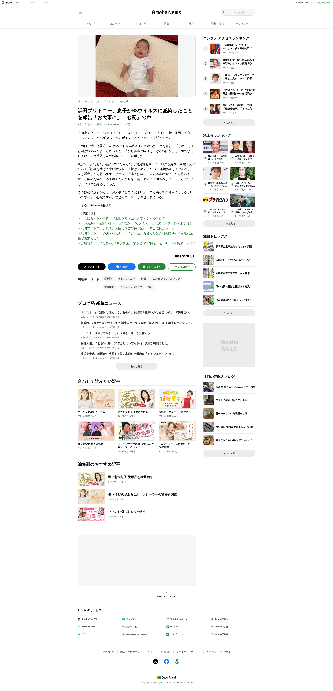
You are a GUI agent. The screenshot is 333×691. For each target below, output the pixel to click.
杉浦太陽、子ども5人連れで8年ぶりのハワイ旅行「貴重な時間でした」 (125, 343)
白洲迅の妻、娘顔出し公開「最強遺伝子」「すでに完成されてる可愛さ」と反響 (238, 108)
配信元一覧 (109, 651)
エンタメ (115, 24)
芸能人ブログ (303, 2)
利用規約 (166, 651)
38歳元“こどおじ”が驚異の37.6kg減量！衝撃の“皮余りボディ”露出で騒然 (244, 214)
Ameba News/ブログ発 (117, 124)
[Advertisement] (109, 560)
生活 (192, 24)
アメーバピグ (132, 626)
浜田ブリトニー (117, 133)
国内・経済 (217, 24)
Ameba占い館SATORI (136, 634)
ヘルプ (151, 651)
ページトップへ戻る (166, 596)
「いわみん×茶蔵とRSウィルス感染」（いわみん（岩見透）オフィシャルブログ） (138, 223)
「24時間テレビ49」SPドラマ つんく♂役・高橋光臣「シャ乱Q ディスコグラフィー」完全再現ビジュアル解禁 (238, 50)
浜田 (150, 287)
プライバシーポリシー (188, 651)
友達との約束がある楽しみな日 (233, 400)
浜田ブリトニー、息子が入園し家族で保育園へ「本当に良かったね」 (129, 228)
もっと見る (137, 366)
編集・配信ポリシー (131, 651)
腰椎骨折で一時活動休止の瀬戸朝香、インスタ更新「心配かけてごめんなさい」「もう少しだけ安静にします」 (238, 65)
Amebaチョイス (89, 619)
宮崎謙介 (109, 287)
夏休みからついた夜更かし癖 (231, 413)
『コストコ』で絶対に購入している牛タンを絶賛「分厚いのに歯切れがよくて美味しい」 (136, 312)
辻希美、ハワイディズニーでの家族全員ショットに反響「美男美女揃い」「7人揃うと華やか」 (238, 80)
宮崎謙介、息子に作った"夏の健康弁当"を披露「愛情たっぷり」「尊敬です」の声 (138, 243)
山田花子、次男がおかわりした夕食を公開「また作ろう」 (117, 333)
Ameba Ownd (89, 626)
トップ (90, 24)
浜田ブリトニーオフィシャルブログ (160, 278)
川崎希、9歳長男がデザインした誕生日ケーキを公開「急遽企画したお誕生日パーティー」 (137, 323)
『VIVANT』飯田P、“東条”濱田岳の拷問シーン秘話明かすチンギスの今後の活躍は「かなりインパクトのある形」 (239, 95)
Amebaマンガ (221, 626)
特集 (166, 24)
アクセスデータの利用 (218, 651)
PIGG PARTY (176, 626)
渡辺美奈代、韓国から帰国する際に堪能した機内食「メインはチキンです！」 (129, 354)
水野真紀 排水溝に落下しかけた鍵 (234, 426)
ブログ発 (141, 24)
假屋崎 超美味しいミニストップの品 (235, 386)
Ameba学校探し (222, 634)
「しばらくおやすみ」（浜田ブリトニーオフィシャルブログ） (124, 218)
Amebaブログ (221, 619)
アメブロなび (176, 634)
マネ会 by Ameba (178, 619)
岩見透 (108, 278)
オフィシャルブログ (131, 287)
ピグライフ (87, 634)
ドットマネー (132, 619)
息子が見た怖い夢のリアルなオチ (234, 440)
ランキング (243, 24)
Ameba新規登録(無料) (321, 2)
